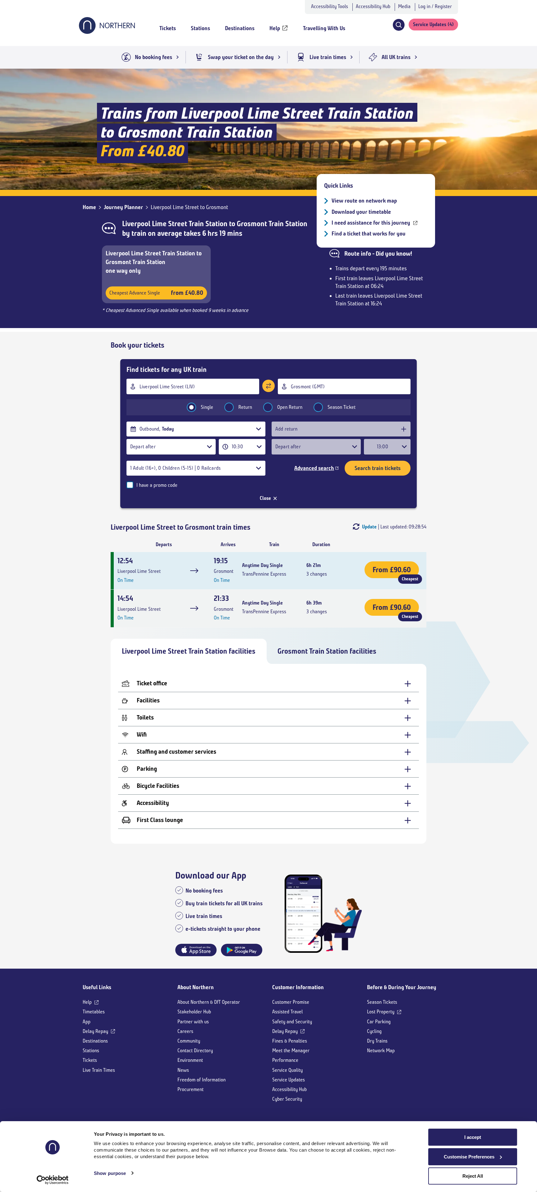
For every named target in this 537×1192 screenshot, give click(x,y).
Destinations (95, 1041)
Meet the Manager (291, 1050)
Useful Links (97, 987)
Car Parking (379, 1022)
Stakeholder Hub (194, 1012)
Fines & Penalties (289, 1041)
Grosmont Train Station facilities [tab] (327, 651)
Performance (285, 1060)
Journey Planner (123, 207)
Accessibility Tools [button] (329, 6)
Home (89, 207)
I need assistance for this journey (371, 222)
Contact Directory (195, 1050)
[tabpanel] (268, 754)
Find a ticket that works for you (369, 233)
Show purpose (110, 1173)
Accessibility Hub (373, 6)
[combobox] (192, 386)
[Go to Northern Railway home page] (107, 32)
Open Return (289, 407)
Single (207, 407)
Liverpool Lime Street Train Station (175, 223)
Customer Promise (290, 1002)
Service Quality (287, 1070)
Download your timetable (361, 211)
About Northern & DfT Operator (208, 1002)
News (183, 1070)
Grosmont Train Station (272, 223)
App (86, 1022)
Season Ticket (342, 407)
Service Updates (288, 1080)
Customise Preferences (469, 1156)
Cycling (374, 1031)
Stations (91, 1050)
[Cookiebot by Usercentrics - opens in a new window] (52, 1180)
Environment (190, 1060)
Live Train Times (99, 1070)
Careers (185, 1031)
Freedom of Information (201, 1080)
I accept (472, 1137)
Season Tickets (382, 1002)
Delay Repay (95, 1031)
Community (188, 1041)
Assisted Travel (287, 1012)
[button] (398, 25)
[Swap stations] (268, 386)
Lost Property (380, 1012)
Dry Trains (377, 1041)
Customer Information (298, 987)
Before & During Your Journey (401, 987)
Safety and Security (292, 1022)
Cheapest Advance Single (156, 293)
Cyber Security (287, 1099)
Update (369, 527)
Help (87, 1002)
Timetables (94, 1012)
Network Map (381, 1050)
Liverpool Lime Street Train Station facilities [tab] (188, 651)
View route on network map (364, 200)
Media (404, 6)
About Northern (195, 987)
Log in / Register (435, 6)
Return (245, 407)
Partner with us (193, 1022)
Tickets (90, 1060)
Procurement (190, 1089)
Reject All (472, 1176)
